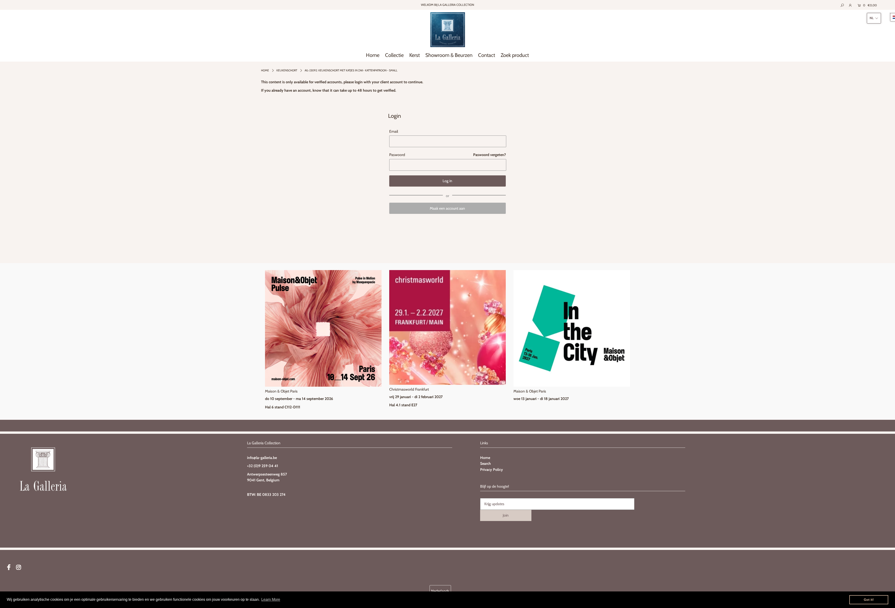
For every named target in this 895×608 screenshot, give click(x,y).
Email (393, 131)
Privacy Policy (491, 469)
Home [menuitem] (372, 55)
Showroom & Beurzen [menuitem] (448, 55)
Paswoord (397, 155)
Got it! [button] (869, 599)
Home (265, 70)
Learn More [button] (270, 599)
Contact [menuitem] (486, 55)
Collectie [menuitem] (394, 55)
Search (485, 463)
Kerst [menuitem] (414, 55)
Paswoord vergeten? (489, 155)
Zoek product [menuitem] (515, 55)
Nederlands (440, 591)
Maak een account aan (447, 208)
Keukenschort (286, 70)
